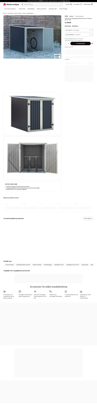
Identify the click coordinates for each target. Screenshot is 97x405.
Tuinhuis (24, 13)
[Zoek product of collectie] (22, 4)
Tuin (6, 13)
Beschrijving (68, 26)
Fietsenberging (30, 13)
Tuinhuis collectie (18, 13)
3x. (70, 47)
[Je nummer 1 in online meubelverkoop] (11, 4)
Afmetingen (75, 26)
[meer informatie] (72, 47)
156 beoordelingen (79, 16)
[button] (32, 75)
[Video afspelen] (5, 89)
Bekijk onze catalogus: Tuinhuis (11, 197)
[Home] (3, 13)
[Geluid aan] (9, 89)
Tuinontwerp (10, 13)
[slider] (35, 90)
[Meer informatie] (81, 40)
